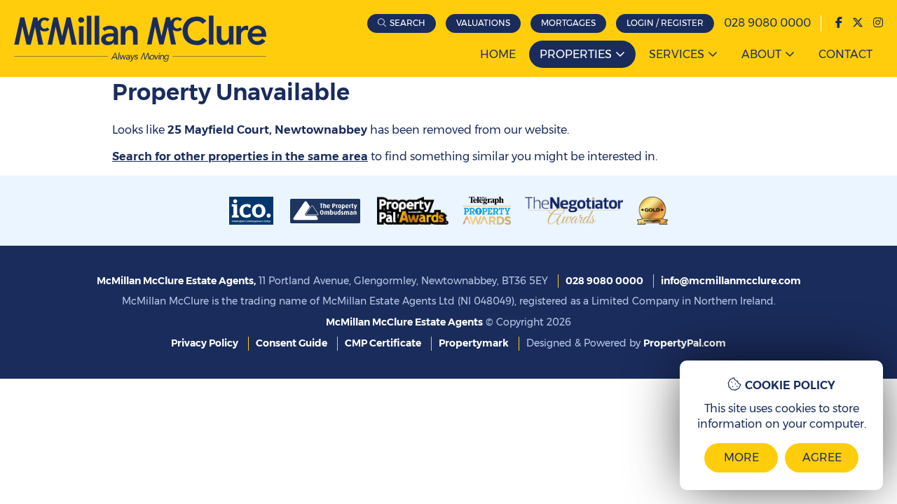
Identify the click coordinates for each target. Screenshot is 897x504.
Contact (845, 54)
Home (498, 54)
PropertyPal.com (684, 343)
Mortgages (568, 23)
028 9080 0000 (767, 22)
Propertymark (474, 343)
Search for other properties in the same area (240, 156)
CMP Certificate (383, 343)
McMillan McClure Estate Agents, (176, 280)
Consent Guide (291, 343)
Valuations (483, 23)
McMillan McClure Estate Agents (404, 322)
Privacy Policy (204, 343)
